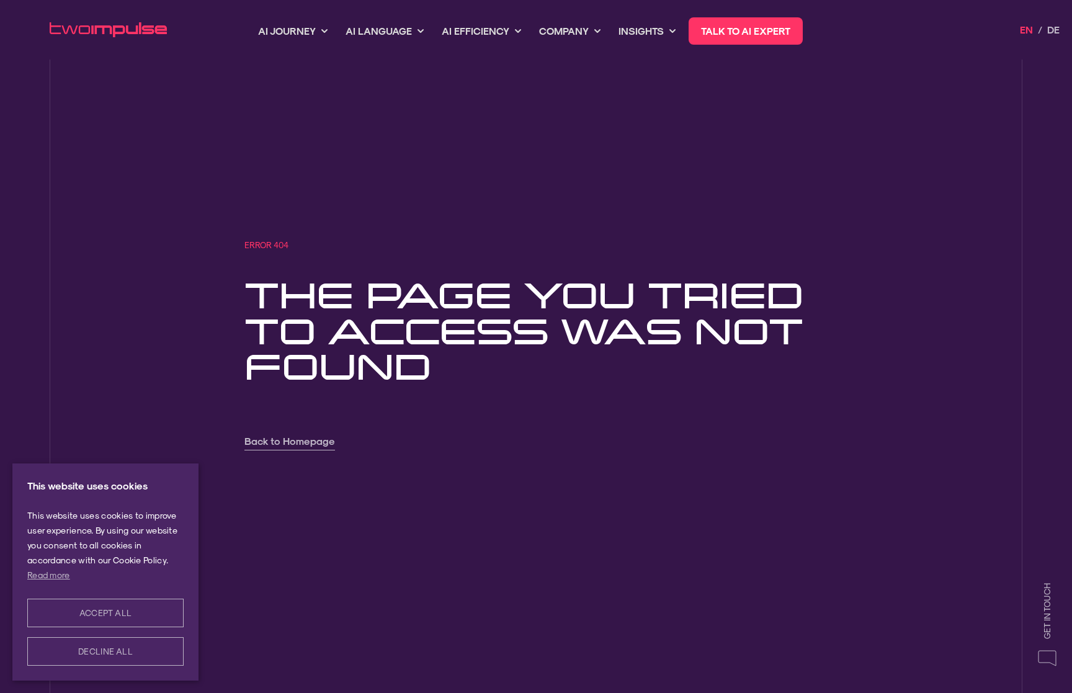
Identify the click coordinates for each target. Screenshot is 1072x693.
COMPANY (564, 31)
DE (1053, 29)
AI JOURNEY (287, 31)
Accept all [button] (105, 612)
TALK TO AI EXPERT (745, 31)
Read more (48, 575)
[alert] (105, 572)
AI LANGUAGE (379, 31)
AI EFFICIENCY (475, 31)
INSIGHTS (641, 31)
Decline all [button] (105, 651)
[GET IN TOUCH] (1047, 658)
